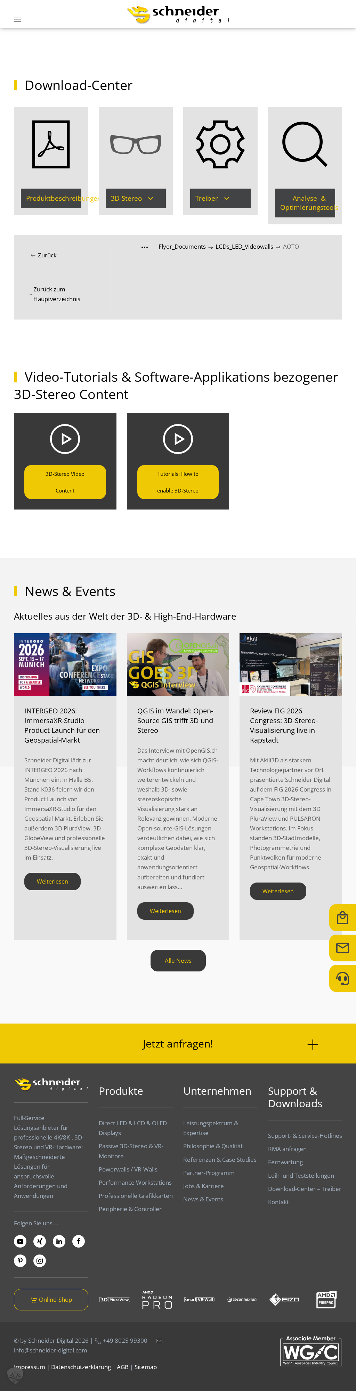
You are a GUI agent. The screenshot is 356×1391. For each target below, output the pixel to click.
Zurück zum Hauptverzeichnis (56, 294)
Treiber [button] (206, 198)
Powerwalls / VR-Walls (128, 1169)
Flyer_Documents (183, 246)
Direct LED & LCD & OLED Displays (133, 1128)
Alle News (178, 960)
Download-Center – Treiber (304, 1189)
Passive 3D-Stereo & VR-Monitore (131, 1151)
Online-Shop (55, 1299)
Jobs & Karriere (203, 1186)
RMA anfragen (287, 1149)
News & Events (203, 1199)
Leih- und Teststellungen (301, 1175)
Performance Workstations (135, 1182)
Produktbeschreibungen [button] (53, 198)
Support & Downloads (295, 1097)
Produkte (121, 1091)
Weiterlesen (52, 881)
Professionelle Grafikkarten (136, 1196)
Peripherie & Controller (130, 1209)
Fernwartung (285, 1162)
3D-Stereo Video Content (65, 482)
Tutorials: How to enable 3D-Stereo (178, 482)
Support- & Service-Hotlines (305, 1136)
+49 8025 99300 (124, 1340)
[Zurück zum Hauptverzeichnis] (150, 246)
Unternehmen (217, 1091)
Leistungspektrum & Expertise (210, 1128)
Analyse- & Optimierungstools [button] (307, 203)
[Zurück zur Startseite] (178, 15)
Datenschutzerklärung (81, 1367)
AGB (123, 1367)
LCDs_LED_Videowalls (245, 246)
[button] (17, 19)
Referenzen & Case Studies (220, 1160)
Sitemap (146, 1367)
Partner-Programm (209, 1173)
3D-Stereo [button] (126, 198)
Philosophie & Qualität (213, 1146)
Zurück (47, 255)
